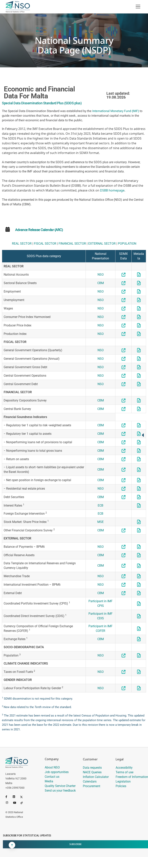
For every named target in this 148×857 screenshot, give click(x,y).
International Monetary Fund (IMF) (115, 111)
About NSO (52, 767)
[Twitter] (23, 797)
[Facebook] (8, 797)
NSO (101, 274)
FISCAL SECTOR (45, 243)
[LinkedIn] (15, 797)
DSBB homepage (112, 190)
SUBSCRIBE (75, 844)
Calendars (90, 781)
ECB (100, 505)
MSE (100, 522)
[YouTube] (16, 802)
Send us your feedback (60, 790)
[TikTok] (23, 802)
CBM (100, 283)
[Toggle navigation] (138, 6)
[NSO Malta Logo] (18, 6)
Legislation (123, 781)
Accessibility (124, 767)
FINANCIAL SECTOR (72, 243)
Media (49, 781)
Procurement (91, 786)
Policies (121, 786)
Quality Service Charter (60, 786)
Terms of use (124, 772)
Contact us (52, 776)
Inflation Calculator (96, 777)
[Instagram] (9, 802)
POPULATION (127, 243)
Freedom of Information (132, 777)
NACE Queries (92, 772)
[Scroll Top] (12, 845)
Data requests (92, 767)
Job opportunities (57, 772)
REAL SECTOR (22, 243)
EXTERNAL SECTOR (102, 243)
